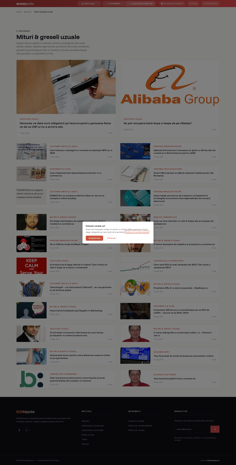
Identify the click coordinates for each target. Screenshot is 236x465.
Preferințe (111, 238)
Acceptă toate (94, 238)
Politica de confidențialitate (137, 232)
